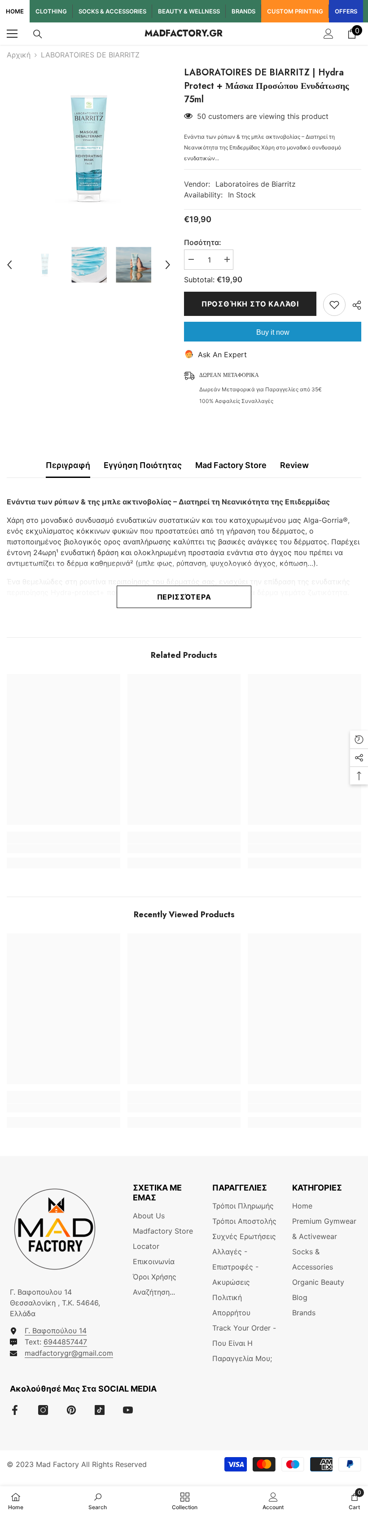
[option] (89, 148)
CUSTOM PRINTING (295, 11)
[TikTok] (99, 1410)
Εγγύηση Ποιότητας (143, 465)
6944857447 (65, 1341)
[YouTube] (128, 1410)
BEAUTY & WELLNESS (189, 11)
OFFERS (346, 11)
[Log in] (328, 34)
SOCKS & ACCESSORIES (112, 11)
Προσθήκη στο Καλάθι (250, 303)
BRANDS (243, 11)
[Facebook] (15, 1410)
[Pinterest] (71, 1410)
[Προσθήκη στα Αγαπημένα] (334, 304)
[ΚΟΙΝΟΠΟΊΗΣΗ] (353, 305)
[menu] (12, 33)
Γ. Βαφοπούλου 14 (56, 1330)
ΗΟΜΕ (15, 11)
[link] (63, 848)
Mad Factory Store (231, 465)
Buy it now (272, 332)
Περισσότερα (184, 596)
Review (294, 465)
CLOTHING (51, 11)
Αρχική (19, 54)
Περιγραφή (68, 465)
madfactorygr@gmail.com (69, 1353)
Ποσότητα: (202, 242)
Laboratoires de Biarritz (255, 184)
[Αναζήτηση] (37, 34)
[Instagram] (43, 1410)
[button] (9, 264)
